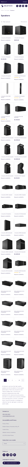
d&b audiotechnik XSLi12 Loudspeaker (6, 352)
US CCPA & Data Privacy (8, 435)
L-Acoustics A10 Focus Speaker (7, 137)
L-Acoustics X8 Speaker (6, 56)
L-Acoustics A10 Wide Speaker (20, 137)
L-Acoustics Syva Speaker (19, 96)
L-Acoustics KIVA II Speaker (19, 175)
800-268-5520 (6, 414)
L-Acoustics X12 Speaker (6, 75)
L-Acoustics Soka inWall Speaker (6, 97)
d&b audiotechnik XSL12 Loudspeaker (19, 332)
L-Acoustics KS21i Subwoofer (7, 270)
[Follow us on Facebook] (4, 454)
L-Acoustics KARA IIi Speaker (20, 194)
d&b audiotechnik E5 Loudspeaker (18, 372)
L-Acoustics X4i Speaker (6, 37)
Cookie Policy (6, 429)
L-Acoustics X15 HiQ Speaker (20, 75)
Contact (25, 1)
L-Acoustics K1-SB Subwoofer (20, 213)
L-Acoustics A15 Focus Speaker (20, 156)
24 (19, 380)
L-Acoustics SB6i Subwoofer (6, 232)
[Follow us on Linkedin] (11, 454)
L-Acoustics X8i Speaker (19, 56)
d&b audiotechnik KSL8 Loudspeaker (5, 312)
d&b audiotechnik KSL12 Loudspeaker (19, 312)
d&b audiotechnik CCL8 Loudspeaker (6, 292)
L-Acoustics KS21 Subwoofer (20, 251)
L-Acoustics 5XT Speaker (19, 37)
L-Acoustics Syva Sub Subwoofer (18, 117)
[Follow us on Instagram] (7, 454)
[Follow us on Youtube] (14, 454)
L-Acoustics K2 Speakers (6, 213)
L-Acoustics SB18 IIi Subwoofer (7, 251)
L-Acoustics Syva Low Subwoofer (5, 117)
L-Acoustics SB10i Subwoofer (20, 232)
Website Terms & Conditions (9, 432)
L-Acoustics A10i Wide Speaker (7, 156)
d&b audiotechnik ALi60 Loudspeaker (19, 352)
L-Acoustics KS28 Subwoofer (20, 270)
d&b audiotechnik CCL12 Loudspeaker (19, 292)
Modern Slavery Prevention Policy (10, 426)
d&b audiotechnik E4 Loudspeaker (5, 372)
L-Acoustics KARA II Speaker (6, 194)
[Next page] (22, 380)
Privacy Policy (6, 423)
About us (3, 1)
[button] (26, 6)
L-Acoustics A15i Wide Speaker (7, 175)
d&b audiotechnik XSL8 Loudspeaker (5, 332)
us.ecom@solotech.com (9, 416)
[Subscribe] (23, 443)
